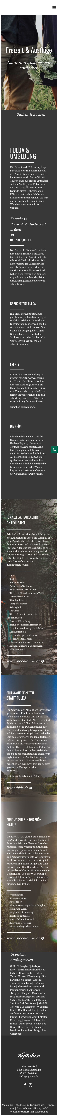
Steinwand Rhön (18, 909)
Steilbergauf (41, 1111)
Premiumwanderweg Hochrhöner (27, 628)
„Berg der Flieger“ (18, 603)
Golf (11, 575)
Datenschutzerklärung (29, 1108)
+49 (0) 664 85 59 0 (29, 1073)
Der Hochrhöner (27, 1010)
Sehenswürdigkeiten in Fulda (24, 776)
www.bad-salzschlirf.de (22, 407)
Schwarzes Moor (18, 898)
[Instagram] (31, 1086)
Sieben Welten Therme (21, 639)
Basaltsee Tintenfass (19, 916)
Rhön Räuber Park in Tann (23, 589)
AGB (45, 1108)
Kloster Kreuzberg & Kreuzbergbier (27, 905)
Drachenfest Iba (17, 632)
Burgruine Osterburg (20, 923)
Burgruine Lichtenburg (21, 912)
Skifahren (14, 610)
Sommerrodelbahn (19, 596)
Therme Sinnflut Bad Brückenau (26, 642)
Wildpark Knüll (17, 649)
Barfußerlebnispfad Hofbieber (25, 624)
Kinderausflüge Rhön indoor (24, 926)
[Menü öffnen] (53, 8)
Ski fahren (34, 990)
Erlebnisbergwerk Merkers (23, 635)
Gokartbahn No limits (20, 586)
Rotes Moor (15, 902)
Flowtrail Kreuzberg (19, 621)
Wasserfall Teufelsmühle (22, 919)
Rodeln (13, 579)
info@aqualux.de (29, 1076)
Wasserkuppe (16, 895)
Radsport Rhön (17, 582)
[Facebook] (26, 1086)
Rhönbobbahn (16, 600)
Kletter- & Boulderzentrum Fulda (26, 593)
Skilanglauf (15, 607)
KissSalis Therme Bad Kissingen (25, 646)
